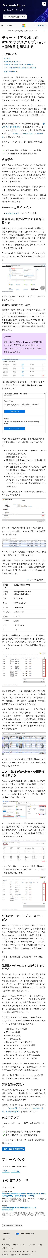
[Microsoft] (24, 25)
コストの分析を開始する (13, 1149)
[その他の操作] (44, 31)
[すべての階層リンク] (4, 31)
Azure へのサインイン (12, 61)
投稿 (40, 1245)
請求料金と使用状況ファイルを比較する (18, 64)
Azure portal (11, 213)
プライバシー (7, 1248)
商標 (12, 1255)
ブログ (31, 1245)
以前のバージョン (19, 1245)
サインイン (42, 25)
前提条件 (7, 58)
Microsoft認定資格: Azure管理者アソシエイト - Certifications (19, 1209)
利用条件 (5, 1255)
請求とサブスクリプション (25, 31)
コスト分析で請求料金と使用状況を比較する (20, 67)
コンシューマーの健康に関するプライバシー (18, 1251)
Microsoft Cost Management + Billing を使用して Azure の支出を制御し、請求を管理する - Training (23, 1195)
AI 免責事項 (6, 1245)
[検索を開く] (34, 25)
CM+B (10, 31)
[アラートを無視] (44, 4)
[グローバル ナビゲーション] (2, 25)
